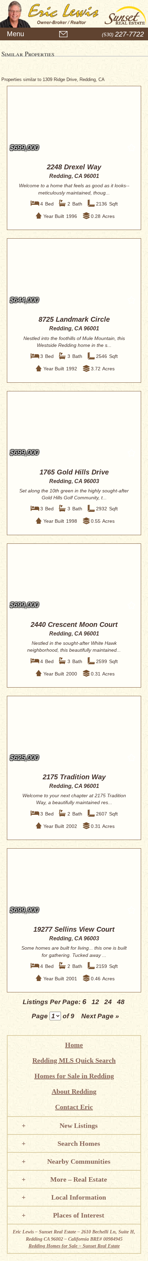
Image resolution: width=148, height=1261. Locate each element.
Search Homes (78, 1143)
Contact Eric (74, 1107)
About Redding (74, 1091)
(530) (123, 34)
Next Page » (100, 1016)
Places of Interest (78, 1215)
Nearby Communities (78, 1161)
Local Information (78, 1197)
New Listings (79, 1125)
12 (95, 1001)
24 (108, 1001)
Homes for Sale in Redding (74, 1076)
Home (74, 1045)
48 (121, 1001)
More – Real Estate (78, 1179)
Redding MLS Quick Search (74, 1060)
